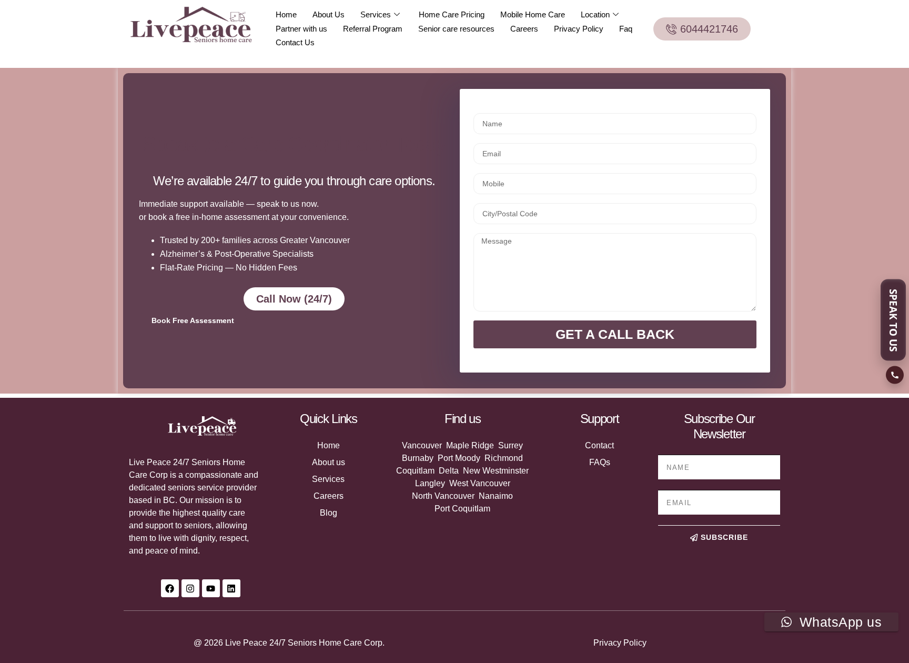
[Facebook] (170, 588)
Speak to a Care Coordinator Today (294, 144)
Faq (625, 28)
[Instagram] (190, 588)
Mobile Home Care (532, 14)
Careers (524, 28)
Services (375, 14)
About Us (328, 14)
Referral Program (372, 28)
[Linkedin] (231, 588)
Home (286, 14)
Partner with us (301, 28)
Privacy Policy (578, 28)
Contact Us (295, 42)
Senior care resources (456, 28)
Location (595, 14)
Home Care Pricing (451, 14)
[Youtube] (211, 588)
